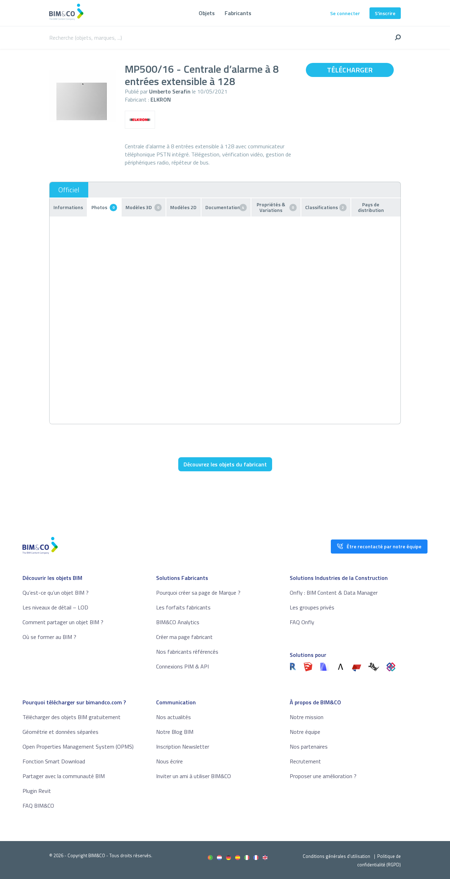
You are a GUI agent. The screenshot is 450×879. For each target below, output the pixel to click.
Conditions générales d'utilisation (336, 856)
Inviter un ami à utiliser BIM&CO (193, 776)
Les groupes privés (312, 607)
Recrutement (305, 761)
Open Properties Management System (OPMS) (78, 746)
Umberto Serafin (170, 91)
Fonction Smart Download (53, 761)
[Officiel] (69, 190)
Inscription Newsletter (182, 746)
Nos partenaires (309, 746)
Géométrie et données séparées (60, 732)
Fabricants (238, 13)
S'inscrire (385, 13)
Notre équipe (305, 732)
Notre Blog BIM (174, 732)
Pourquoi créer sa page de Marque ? (198, 592)
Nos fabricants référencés (187, 651)
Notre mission (306, 717)
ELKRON (160, 99)
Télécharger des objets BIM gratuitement (71, 717)
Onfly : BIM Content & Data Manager (334, 592)
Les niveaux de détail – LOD (55, 607)
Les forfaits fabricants (183, 607)
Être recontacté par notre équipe (384, 546)
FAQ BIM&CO (38, 805)
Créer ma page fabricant (184, 637)
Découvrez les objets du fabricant (225, 464)
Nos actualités (173, 717)
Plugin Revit (36, 791)
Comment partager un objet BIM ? (62, 622)
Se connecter (345, 13)
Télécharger (350, 69)
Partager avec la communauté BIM (63, 776)
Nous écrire (169, 761)
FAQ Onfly (302, 622)
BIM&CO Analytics (177, 622)
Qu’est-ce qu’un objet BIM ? (55, 592)
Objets (207, 13)
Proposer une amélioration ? (323, 776)
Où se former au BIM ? (49, 637)
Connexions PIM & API (182, 666)
